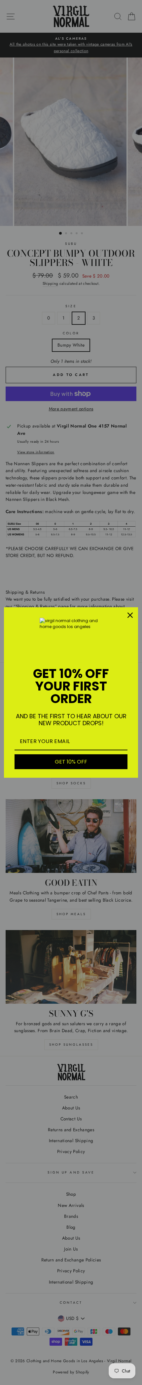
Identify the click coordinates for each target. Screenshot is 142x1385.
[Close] (130, 615)
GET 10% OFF (71, 762)
